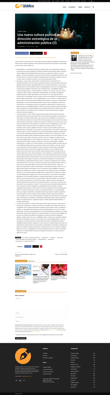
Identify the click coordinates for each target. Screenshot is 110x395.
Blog (53, 1)
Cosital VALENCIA (47, 374)
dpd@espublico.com (52, 329)
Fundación (68, 1)
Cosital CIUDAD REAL (48, 371)
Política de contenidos (75, 1)
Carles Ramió (22, 46)
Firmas (80, 7)
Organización (74, 378)
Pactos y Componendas (61, 254)
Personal (24, 31)
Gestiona (62, 1)
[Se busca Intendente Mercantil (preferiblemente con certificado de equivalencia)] (59, 269)
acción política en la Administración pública (31, 237)
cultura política (60, 237)
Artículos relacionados (21, 261)
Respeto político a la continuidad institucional (25, 241)
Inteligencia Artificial (75, 366)
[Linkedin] (91, 1)
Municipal (73, 375)
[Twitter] (94, 1)
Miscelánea (73, 373)
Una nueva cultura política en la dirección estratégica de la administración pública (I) (35, 57)
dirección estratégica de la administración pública (26, 239)
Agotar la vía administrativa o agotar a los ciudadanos (25, 255)
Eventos (73, 362)
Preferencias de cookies (48, 381)
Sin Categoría (74, 384)
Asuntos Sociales (75, 353)
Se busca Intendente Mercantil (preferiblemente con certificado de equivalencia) (59, 278)
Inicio (64, 7)
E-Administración (75, 357)
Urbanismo (73, 387)
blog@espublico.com (27, 376)
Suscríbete (84, 1)
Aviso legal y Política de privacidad (51, 378)
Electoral (73, 360)
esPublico (57, 1)
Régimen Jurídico (75, 382)
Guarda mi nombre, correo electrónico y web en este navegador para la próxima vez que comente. (39, 334)
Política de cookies (47, 380)
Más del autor (31, 261)
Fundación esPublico (48, 357)
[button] (93, 7)
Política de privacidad (36, 331)
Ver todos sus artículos (76, 73)
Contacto (87, 7)
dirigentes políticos (42, 239)
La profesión (20, 31)
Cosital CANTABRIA (47, 369)
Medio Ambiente (75, 371)
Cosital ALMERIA (47, 367)
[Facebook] (89, 1)
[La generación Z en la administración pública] (23, 269)
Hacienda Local (74, 364)
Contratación (74, 355)
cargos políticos (44, 237)
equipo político (51, 239)
